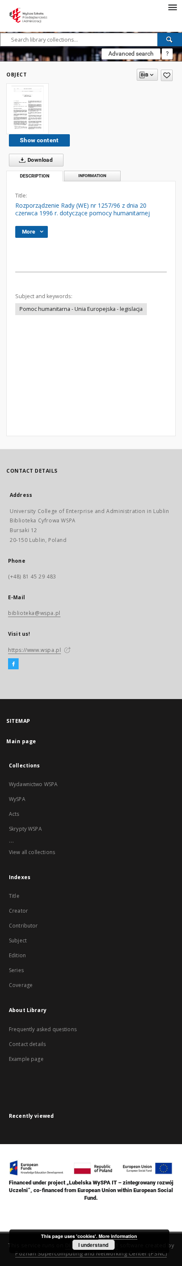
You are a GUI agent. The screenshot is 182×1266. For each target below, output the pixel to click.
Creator (18, 910)
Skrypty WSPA (25, 828)
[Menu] (172, 7)
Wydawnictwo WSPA (33, 784)
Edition (17, 955)
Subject (18, 940)
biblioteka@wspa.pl (34, 613)
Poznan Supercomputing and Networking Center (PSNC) (91, 1253)
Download (39, 160)
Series (16, 970)
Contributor (23, 925)
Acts (14, 814)
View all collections (32, 852)
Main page (21, 741)
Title (14, 895)
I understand (93, 1245)
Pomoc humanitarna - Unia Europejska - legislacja (81, 309)
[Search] (169, 39)
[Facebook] (13, 664)
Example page (26, 1059)
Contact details (27, 1044)
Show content (39, 140)
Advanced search (131, 53)
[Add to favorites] (167, 75)
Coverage (21, 985)
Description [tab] (35, 176)
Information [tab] (92, 175)
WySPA (17, 799)
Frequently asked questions (43, 1029)
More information (118, 1236)
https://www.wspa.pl (34, 650)
